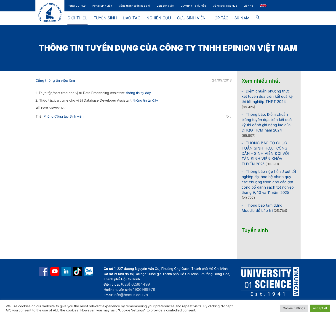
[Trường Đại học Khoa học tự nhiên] (66, 271)
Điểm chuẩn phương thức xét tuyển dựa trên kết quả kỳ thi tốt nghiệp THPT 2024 (267, 96)
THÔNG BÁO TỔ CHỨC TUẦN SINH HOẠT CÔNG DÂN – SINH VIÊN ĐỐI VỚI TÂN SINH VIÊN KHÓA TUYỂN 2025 (265, 153)
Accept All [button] (320, 308)
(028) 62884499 (135, 284)
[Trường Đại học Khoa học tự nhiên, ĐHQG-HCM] (54, 271)
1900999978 (144, 289)
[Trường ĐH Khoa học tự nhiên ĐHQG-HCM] (43, 271)
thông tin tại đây (138, 93)
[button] (258, 18)
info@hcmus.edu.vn (131, 294)
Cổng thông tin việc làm (55, 80)
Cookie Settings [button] (294, 308)
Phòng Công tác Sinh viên (63, 116)
